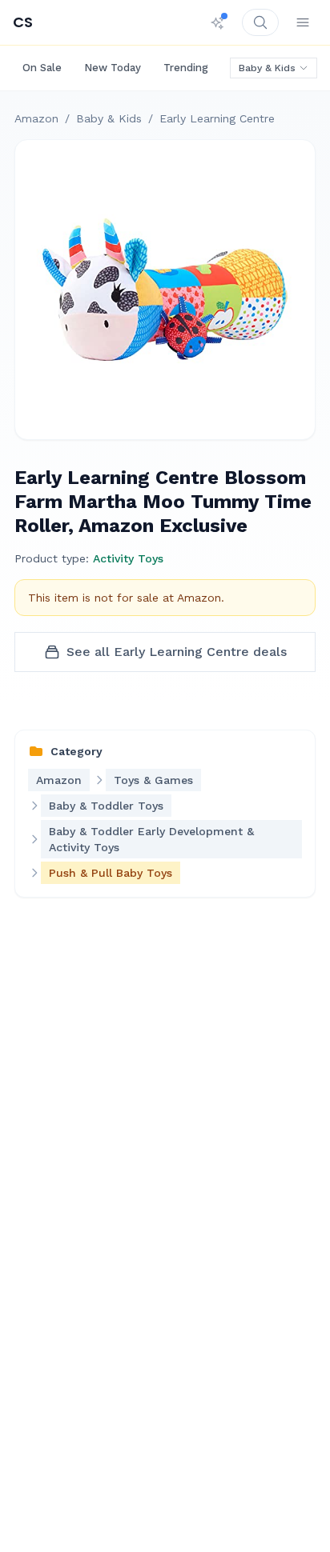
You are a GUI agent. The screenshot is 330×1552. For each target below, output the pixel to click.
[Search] (260, 22)
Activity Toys (128, 558)
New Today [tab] (112, 68)
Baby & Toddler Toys (106, 805)
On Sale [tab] (42, 68)
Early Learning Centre (217, 118)
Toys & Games (153, 780)
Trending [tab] (185, 68)
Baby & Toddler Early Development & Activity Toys (151, 839)
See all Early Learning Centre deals (176, 651)
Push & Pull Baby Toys (110, 872)
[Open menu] (302, 22)
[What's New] (217, 22)
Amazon (36, 118)
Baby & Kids (267, 68)
